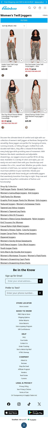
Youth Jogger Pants (8, 248)
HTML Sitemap (24, 352)
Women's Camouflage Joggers (13, 193)
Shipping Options (24, 317)
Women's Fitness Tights (10, 230)
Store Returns (24, 323)
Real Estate (24, 375)
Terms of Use (23, 392)
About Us (24, 360)
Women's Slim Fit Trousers (12, 215)
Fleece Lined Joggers (27, 233)
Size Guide (24, 340)
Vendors (24, 372)
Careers (24, 378)
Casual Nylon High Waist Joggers (14, 226)
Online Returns (24, 320)
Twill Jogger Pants (8, 189)
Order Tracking (24, 346)
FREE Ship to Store (24, 314)
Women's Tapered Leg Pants (13, 211)
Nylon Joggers (38, 218)
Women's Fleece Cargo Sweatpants (15, 218)
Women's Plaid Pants (37, 255)
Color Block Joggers (26, 244)
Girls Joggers (41, 200)
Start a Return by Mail (24, 349)
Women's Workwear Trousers (13, 255)
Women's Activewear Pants (28, 204)
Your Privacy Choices (24, 389)
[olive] (26, 75)
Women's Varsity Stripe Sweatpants (16, 241)
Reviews (24, 363)
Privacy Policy (24, 386)
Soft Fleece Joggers (8, 244)
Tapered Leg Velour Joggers (12, 207)
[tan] (26, 127)
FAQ (24, 337)
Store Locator (24, 306)
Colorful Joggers (29, 230)
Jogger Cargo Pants (9, 233)
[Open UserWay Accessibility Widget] (24, 425)
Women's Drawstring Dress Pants (15, 263)
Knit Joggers (33, 193)
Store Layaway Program (24, 326)
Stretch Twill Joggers (26, 189)
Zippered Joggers (8, 237)
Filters (24, 20)
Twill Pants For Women (10, 196)
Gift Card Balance (24, 329)
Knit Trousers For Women (11, 222)
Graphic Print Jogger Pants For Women (17, 200)
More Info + (39, 2)
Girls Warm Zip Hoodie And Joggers (16, 252)
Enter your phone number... (20, 293)
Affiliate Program (24, 369)
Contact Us (24, 343)
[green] (3, 75)
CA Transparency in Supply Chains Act (24, 395)
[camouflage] (3, 127)
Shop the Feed (24, 366)
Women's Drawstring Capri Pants (15, 259)
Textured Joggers (7, 204)
